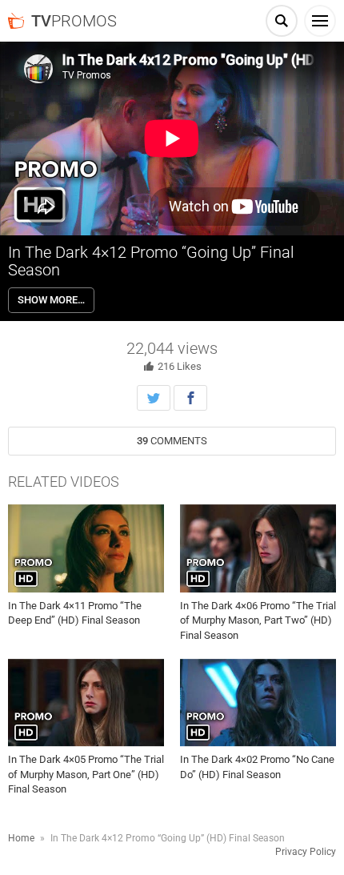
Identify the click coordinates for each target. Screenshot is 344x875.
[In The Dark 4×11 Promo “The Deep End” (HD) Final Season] (86, 548)
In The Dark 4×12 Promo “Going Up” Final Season (151, 261)
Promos (74, 21)
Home (21, 838)
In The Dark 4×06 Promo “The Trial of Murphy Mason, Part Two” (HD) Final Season (258, 620)
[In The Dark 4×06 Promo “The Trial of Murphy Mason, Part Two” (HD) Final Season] (258, 548)
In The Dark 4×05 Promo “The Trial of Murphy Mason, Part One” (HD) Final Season (86, 773)
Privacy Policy (305, 851)
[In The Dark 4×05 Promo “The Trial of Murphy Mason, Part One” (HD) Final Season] (86, 703)
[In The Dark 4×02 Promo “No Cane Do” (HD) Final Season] (258, 703)
